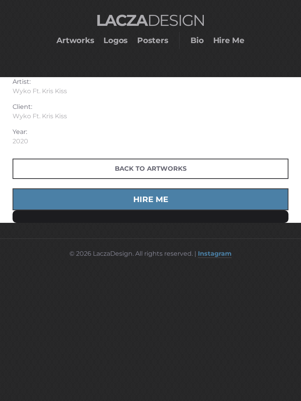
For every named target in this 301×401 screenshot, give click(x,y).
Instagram (215, 253)
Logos (115, 40)
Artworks (75, 40)
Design (150, 20)
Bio (196, 40)
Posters (152, 40)
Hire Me (229, 40)
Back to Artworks (151, 168)
